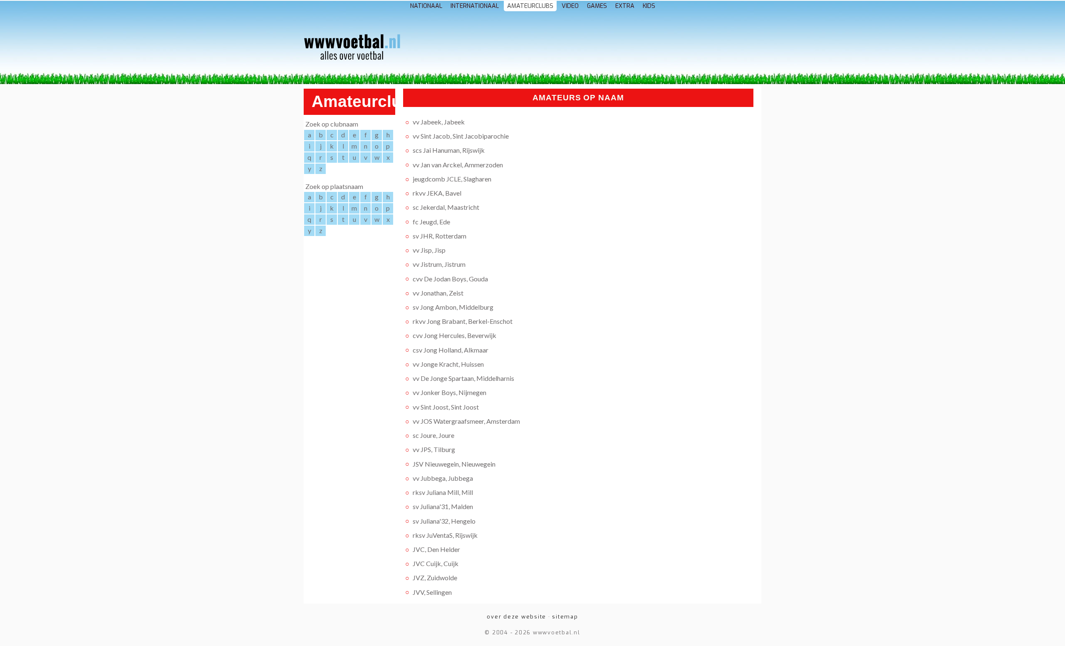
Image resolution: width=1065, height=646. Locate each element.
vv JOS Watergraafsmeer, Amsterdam (466, 421)
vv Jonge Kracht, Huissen (448, 364)
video (570, 6)
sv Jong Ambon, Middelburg (453, 307)
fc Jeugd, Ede (431, 221)
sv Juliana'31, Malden (443, 506)
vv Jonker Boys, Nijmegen (449, 392)
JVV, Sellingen (432, 592)
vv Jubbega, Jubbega (443, 478)
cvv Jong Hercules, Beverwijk (454, 335)
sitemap (565, 616)
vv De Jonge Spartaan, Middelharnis (463, 378)
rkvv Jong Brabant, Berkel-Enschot (463, 321)
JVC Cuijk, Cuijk (435, 563)
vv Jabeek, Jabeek (439, 122)
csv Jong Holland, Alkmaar (450, 349)
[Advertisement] (581, 49)
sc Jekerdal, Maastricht (446, 207)
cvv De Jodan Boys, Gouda (450, 278)
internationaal (475, 6)
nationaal (426, 6)
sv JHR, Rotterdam (439, 236)
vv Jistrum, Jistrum (439, 264)
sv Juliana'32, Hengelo (444, 520)
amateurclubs (530, 6)
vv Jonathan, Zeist (438, 293)
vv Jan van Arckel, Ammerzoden (458, 164)
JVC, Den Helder (436, 549)
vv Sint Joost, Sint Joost (446, 406)
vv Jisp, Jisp (429, 250)
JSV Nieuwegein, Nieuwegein (454, 463)
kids (649, 6)
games (597, 6)
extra (624, 6)
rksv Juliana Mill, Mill (443, 492)
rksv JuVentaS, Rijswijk (445, 535)
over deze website (516, 616)
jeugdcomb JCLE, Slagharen (452, 179)
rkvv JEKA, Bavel (437, 193)
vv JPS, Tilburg (434, 449)
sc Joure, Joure (433, 435)
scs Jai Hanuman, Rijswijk (449, 150)
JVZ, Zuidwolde (435, 577)
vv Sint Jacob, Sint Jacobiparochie (461, 136)
